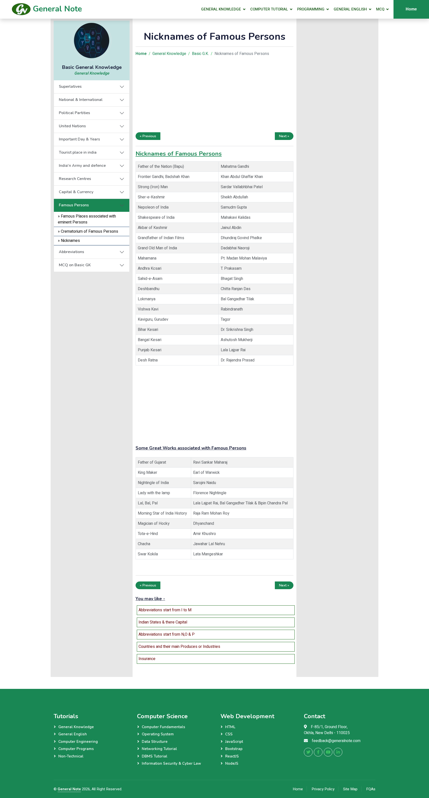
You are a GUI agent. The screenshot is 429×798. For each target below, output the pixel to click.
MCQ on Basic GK (75, 265)
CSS (229, 734)
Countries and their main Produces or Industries (179, 647)
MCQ (380, 9)
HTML (230, 726)
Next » (284, 136)
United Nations (72, 126)
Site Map (350, 789)
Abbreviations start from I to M (165, 610)
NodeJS (231, 763)
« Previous (148, 136)
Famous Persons (74, 205)
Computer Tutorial (269, 9)
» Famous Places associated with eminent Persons (87, 219)
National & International (81, 99)
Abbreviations (71, 252)
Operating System (158, 734)
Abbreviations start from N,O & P (167, 634)
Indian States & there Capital (163, 622)
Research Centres (75, 178)
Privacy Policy (323, 789)
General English (350, 9)
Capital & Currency (76, 192)
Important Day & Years (79, 139)
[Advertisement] (92, 303)
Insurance (147, 659)
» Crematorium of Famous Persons (88, 231)
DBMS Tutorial (154, 756)
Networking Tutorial (159, 748)
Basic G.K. (200, 54)
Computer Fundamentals (163, 726)
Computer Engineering (78, 741)
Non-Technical (70, 756)
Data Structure (155, 741)
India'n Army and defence (82, 165)
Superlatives (70, 86)
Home (411, 9)
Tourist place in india (78, 152)
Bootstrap (234, 748)
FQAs (370, 789)
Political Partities (74, 113)
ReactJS (232, 756)
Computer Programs (76, 748)
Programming (310, 9)
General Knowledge (221, 9)
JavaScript (234, 741)
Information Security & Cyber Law (171, 763)
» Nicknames (69, 241)
